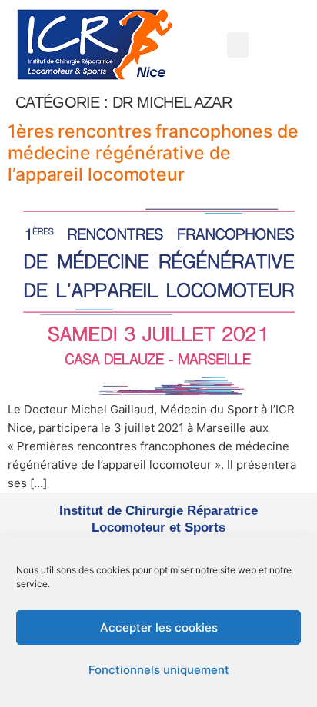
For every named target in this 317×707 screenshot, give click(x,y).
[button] (238, 45)
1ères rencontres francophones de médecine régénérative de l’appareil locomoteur (153, 152)
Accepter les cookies (159, 627)
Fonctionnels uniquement (158, 669)
